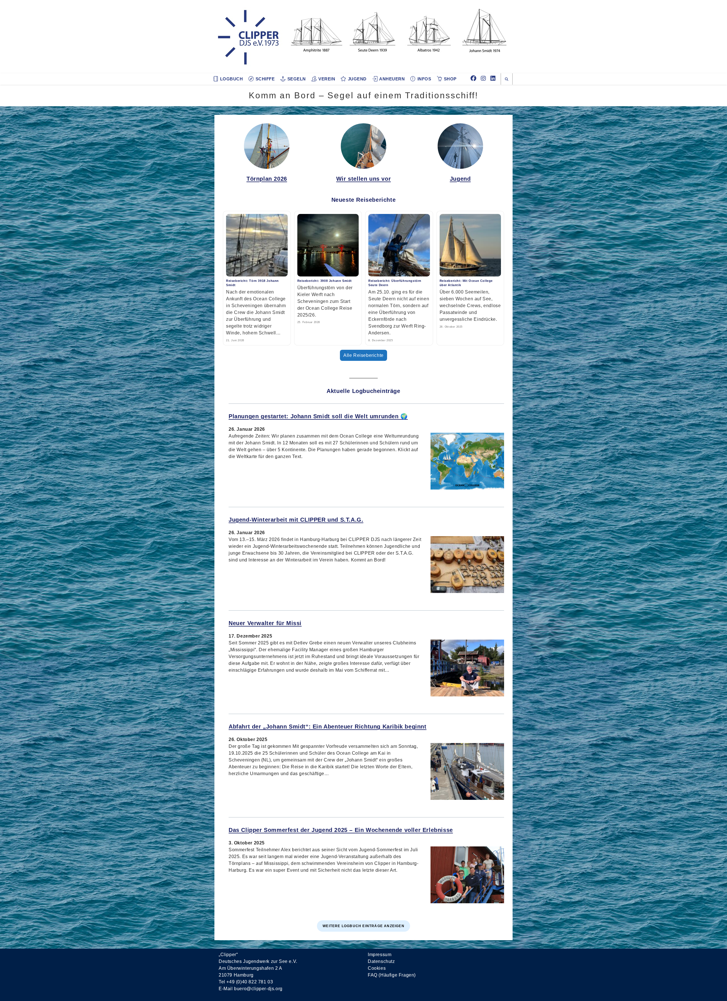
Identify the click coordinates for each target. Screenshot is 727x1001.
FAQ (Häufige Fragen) (392, 975)
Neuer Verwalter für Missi (265, 623)
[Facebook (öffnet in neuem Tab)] (473, 78)
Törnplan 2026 (266, 179)
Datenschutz (381, 961)
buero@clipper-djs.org (258, 988)
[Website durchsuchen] (507, 79)
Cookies (377, 968)
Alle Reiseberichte (363, 355)
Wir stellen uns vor (363, 179)
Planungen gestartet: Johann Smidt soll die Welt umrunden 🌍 (318, 416)
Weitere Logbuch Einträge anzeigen (363, 926)
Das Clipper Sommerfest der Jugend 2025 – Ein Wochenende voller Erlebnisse (341, 830)
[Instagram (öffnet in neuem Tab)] (483, 78)
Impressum (379, 954)
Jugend (460, 179)
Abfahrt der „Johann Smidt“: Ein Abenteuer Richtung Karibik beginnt (328, 726)
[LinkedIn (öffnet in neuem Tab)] (493, 78)
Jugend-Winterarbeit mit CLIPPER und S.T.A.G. (296, 520)
